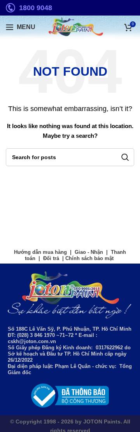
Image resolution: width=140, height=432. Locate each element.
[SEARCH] (125, 157)
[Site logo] (70, 27)
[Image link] (70, 395)
